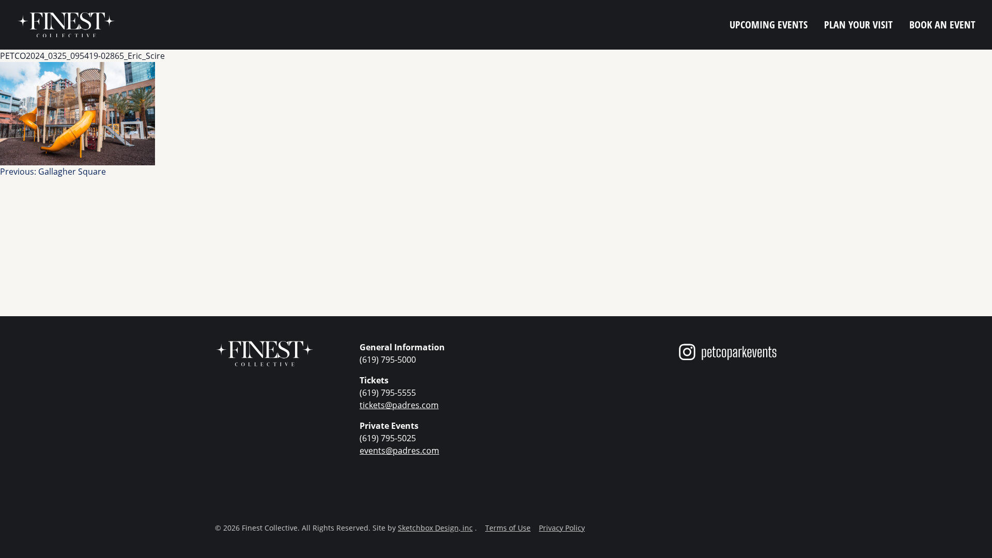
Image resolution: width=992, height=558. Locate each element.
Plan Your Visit (858, 25)
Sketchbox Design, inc (435, 528)
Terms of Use (508, 528)
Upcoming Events (769, 25)
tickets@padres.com (399, 404)
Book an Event (942, 25)
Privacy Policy (562, 528)
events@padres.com (399, 450)
